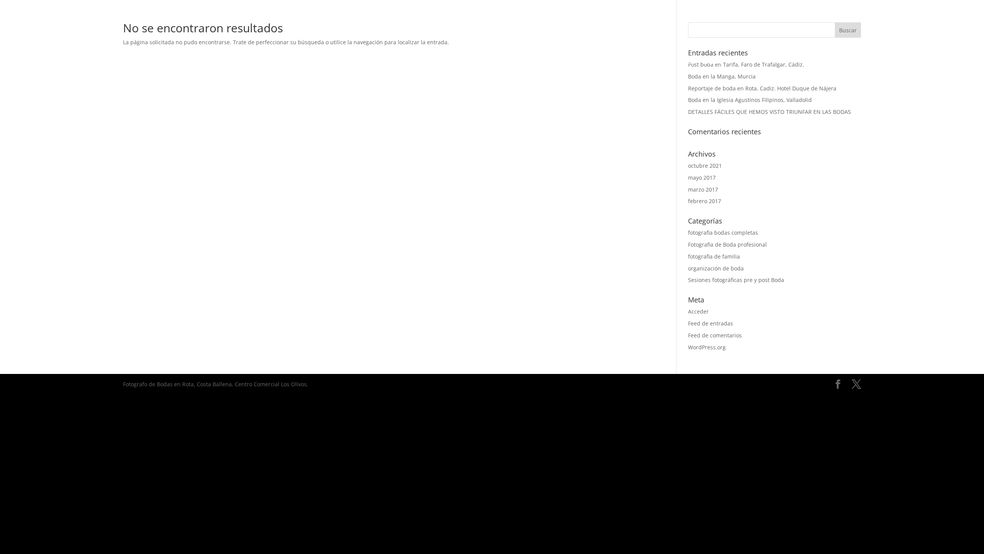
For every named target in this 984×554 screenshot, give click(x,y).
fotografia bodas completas (723, 232)
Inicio (272, 62)
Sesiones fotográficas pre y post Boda (736, 280)
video (356, 62)
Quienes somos (579, 62)
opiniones (675, 62)
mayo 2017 (702, 177)
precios (632, 62)
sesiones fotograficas (420, 62)
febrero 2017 (704, 201)
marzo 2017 (703, 189)
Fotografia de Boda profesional (727, 244)
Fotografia (314, 62)
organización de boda (716, 268)
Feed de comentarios (715, 335)
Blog (713, 62)
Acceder (698, 311)
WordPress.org (707, 347)
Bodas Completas (507, 62)
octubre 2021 (705, 165)
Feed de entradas (710, 323)
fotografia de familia (714, 256)
